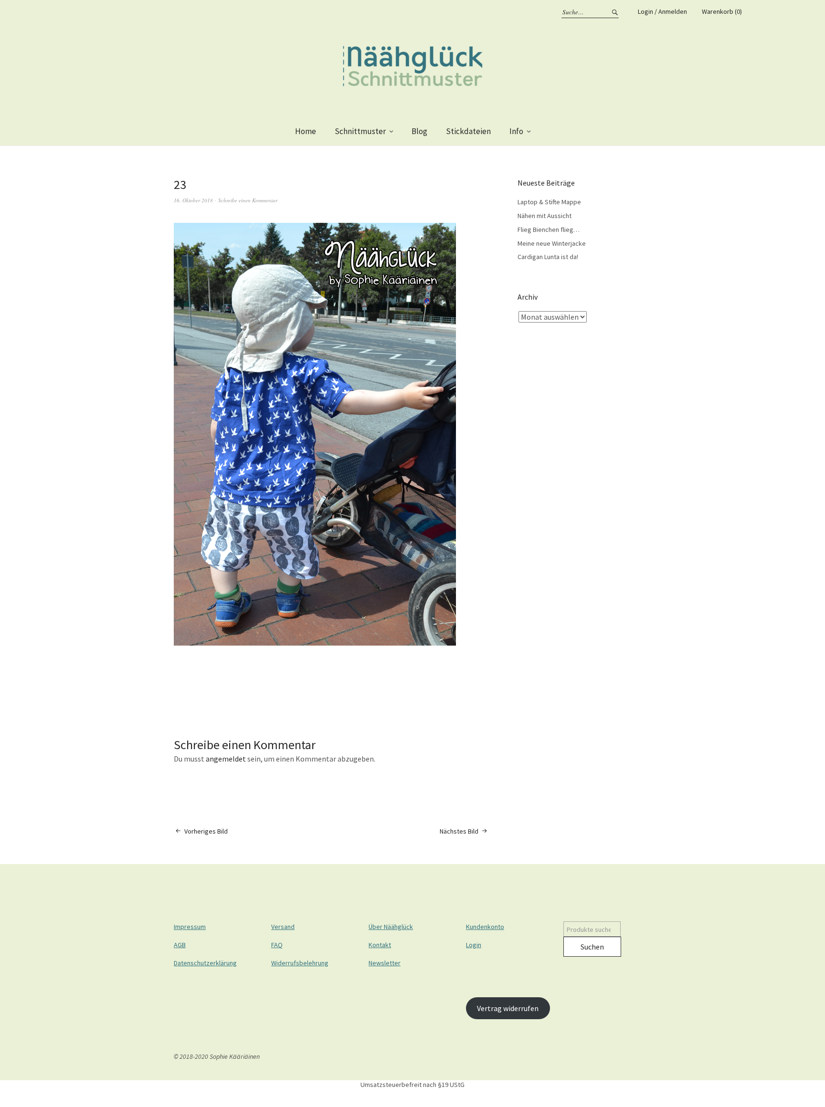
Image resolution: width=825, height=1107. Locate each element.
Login (473, 944)
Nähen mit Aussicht (544, 215)
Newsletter (385, 963)
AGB (180, 944)
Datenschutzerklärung (205, 963)
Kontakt (380, 944)
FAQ (277, 944)
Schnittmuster (360, 131)
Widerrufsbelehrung (299, 963)
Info (516, 131)
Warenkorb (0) (722, 11)
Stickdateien (468, 131)
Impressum (190, 926)
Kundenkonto (485, 926)
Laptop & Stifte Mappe (549, 202)
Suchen (592, 946)
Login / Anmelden (662, 11)
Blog (419, 131)
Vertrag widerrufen (508, 1008)
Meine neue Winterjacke (552, 243)
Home (305, 131)
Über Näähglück (391, 926)
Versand (283, 926)
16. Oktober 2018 (193, 200)
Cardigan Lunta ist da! (548, 256)
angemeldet (226, 758)
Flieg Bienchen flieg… (549, 229)
